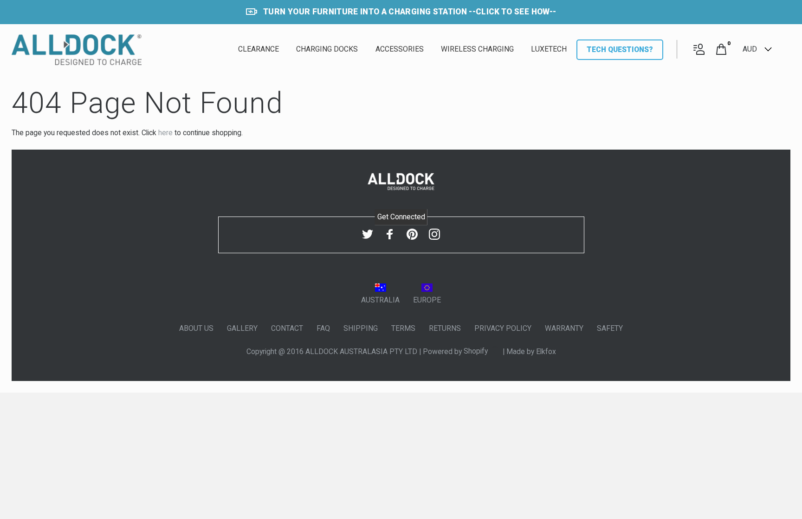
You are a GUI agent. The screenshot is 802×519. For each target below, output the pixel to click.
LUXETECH (549, 49)
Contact (287, 328)
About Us (196, 328)
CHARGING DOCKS (327, 49)
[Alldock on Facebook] (389, 234)
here (165, 132)
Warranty (564, 328)
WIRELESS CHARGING (477, 49)
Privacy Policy (502, 328)
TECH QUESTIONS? (620, 49)
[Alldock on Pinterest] (412, 234)
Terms (403, 328)
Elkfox (546, 351)
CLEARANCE (258, 49)
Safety (610, 328)
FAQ (323, 328)
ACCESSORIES (399, 49)
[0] (721, 50)
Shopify (477, 351)
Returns (445, 328)
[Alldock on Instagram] (434, 234)
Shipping (360, 328)
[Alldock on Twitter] (367, 234)
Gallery (242, 328)
